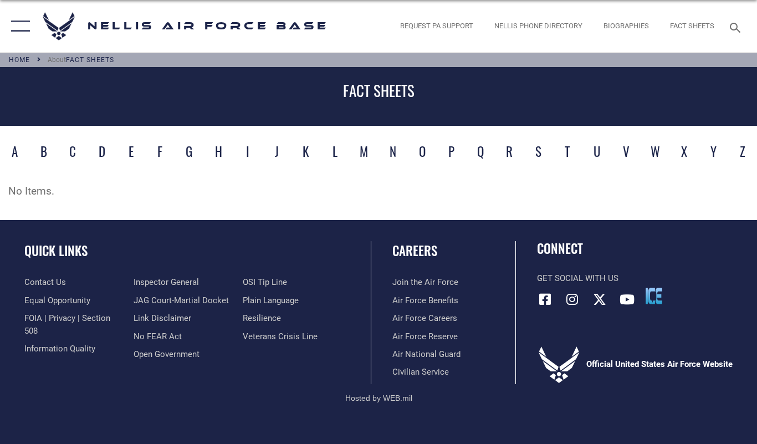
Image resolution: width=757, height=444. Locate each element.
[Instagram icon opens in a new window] (572, 299)
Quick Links (56, 250)
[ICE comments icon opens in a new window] (654, 296)
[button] (18, 26)
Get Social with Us (577, 278)
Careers (414, 250)
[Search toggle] (737, 26)
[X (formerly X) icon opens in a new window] (599, 299)
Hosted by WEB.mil (378, 398)
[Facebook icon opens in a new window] (545, 299)
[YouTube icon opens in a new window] (626, 299)
